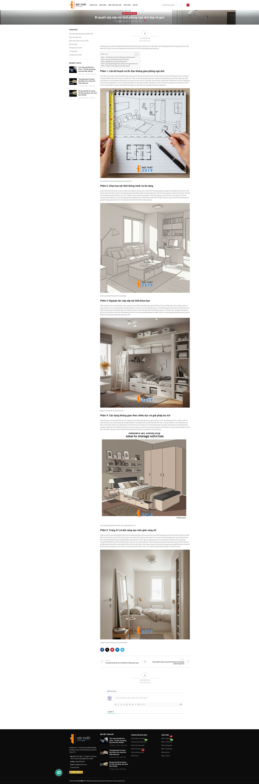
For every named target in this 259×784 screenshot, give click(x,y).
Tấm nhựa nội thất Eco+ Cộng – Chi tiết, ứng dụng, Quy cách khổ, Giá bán (87, 69)
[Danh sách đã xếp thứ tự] (127, 704)
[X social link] (107, 650)
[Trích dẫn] (132, 704)
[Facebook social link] (102, 650)
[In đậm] (115, 704)
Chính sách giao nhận (138, 749)
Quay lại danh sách (145, 662)
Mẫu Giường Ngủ (166, 745)
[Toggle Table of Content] (135, 54)
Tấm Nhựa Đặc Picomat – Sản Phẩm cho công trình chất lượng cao (86, 81)
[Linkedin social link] (117, 650)
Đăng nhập (112, 691)
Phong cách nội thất (75, 48)
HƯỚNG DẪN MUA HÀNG (139, 735)
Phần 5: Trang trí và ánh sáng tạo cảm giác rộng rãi (115, 66)
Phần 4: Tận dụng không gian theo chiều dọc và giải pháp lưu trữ (119, 63)
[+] (144, 704)
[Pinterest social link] (112, 650)
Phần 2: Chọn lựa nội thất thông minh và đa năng (115, 59)
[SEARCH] (188, 5)
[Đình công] (124, 704)
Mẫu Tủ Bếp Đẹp (166, 738)
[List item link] (83, 762)
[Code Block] (135, 704)
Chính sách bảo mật (137, 752)
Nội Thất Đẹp (73, 44)
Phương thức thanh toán (139, 741)
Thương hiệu (73, 51)
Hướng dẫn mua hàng (138, 738)
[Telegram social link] (122, 650)
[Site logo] (78, 5)
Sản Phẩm (165, 735)
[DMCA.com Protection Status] (76, 772)
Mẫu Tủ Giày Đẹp (166, 749)
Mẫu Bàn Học (165, 752)
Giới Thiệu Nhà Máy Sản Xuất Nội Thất (81, 34)
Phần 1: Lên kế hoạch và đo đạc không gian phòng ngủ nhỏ (118, 57)
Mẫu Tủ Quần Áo (167, 741)
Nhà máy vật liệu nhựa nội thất (78, 41)
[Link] (138, 704)
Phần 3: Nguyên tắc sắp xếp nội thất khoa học (114, 61)
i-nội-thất (125, 21)
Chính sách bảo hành (137, 745)
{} (141, 704)
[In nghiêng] (118, 704)
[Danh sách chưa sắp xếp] (129, 704)
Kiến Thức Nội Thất (129, 13)
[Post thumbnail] (73, 70)
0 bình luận (93, 74)
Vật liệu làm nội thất (75, 55)
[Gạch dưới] (121, 704)
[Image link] (80, 738)
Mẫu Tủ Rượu (165, 756)
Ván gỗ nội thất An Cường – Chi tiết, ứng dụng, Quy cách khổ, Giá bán (87, 93)
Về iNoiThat (134, 756)
